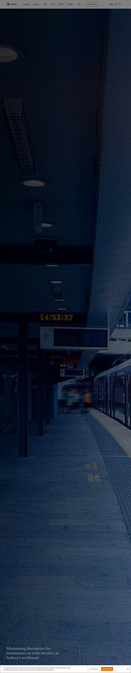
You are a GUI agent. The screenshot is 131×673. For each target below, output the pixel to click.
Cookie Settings (93, 669)
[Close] (128, 669)
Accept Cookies (107, 669)
